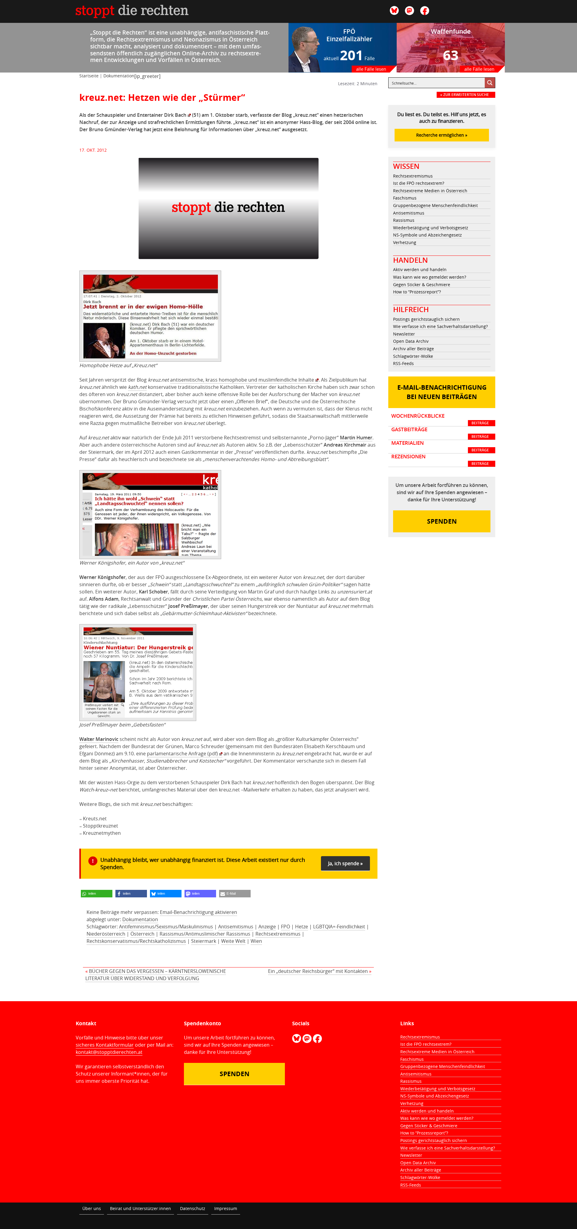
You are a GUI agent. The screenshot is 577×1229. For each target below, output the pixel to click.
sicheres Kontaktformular (105, 1045)
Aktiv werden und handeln (420, 269)
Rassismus (403, 220)
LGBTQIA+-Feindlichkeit (339, 926)
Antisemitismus (235, 926)
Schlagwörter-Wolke (413, 356)
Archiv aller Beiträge (413, 348)
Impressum (225, 1208)
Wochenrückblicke (440, 419)
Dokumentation (118, 76)
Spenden (442, 521)
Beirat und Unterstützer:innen (140, 1208)
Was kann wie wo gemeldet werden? (429, 277)
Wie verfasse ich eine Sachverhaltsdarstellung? (440, 326)
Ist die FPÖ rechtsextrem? (418, 183)
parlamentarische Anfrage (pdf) (182, 753)
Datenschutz (192, 1208)
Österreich (142, 933)
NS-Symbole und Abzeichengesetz (427, 235)
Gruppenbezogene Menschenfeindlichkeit (435, 205)
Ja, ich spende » (345, 863)
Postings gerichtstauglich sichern (426, 319)
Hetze (301, 926)
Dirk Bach (175, 115)
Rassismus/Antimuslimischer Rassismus (205, 933)
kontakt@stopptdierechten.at (109, 1052)
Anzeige (267, 926)
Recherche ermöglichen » (441, 135)
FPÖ (285, 926)
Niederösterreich (106, 933)
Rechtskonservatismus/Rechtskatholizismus (136, 941)
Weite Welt (233, 941)
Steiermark (203, 941)
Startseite (89, 76)
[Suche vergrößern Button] (490, 83)
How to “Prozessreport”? (417, 292)
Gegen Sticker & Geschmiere (421, 284)
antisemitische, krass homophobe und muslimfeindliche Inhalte (242, 379)
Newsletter (404, 334)
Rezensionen (440, 460)
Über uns (91, 1208)
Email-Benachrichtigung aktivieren (198, 912)
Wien (256, 941)
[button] (96, 893)
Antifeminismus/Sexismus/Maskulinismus (166, 926)
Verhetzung (404, 242)
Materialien (440, 446)
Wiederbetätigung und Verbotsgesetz (430, 228)
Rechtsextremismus (278, 933)
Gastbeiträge (440, 432)
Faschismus (405, 198)
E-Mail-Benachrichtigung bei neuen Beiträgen (442, 392)
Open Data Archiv (411, 341)
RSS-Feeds (403, 363)
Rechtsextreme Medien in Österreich (430, 190)
